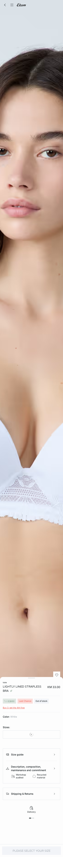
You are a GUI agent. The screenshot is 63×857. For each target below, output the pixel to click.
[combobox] (31, 734)
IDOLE (5, 682)
